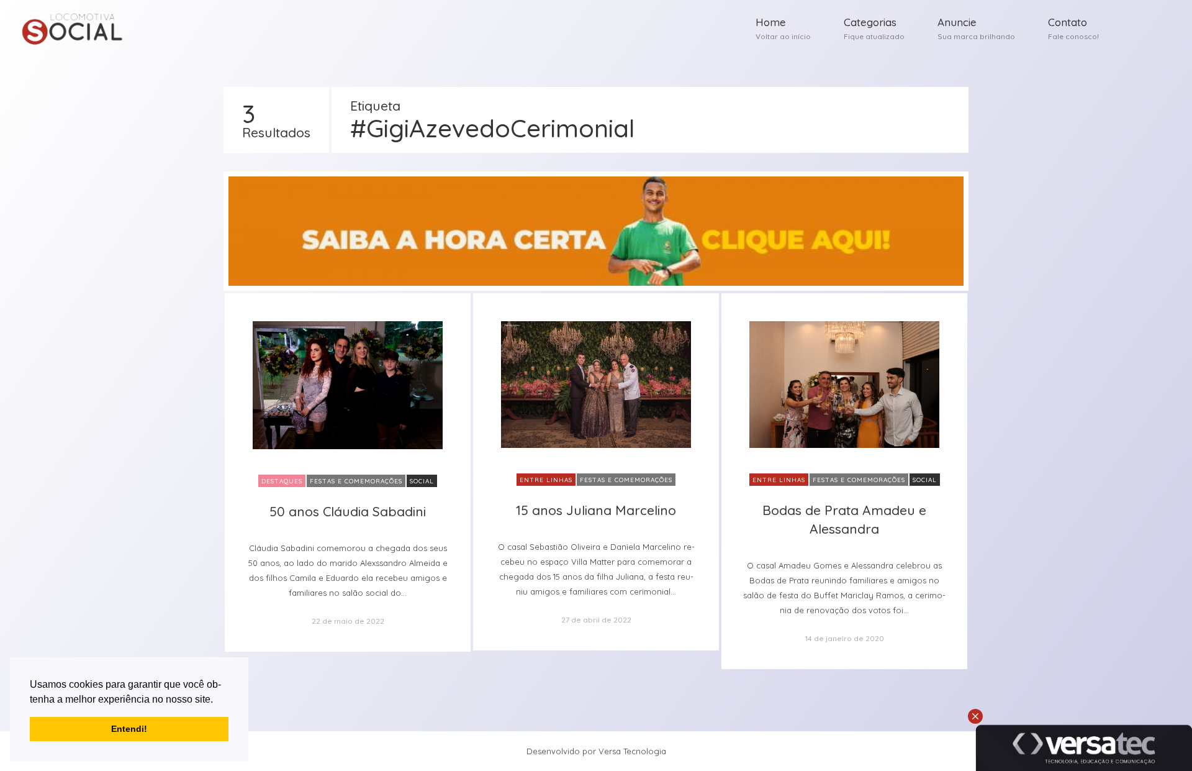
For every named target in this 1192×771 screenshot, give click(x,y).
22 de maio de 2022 (348, 621)
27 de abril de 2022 (596, 619)
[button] (217, 700)
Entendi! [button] (129, 729)
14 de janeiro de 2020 (844, 638)
